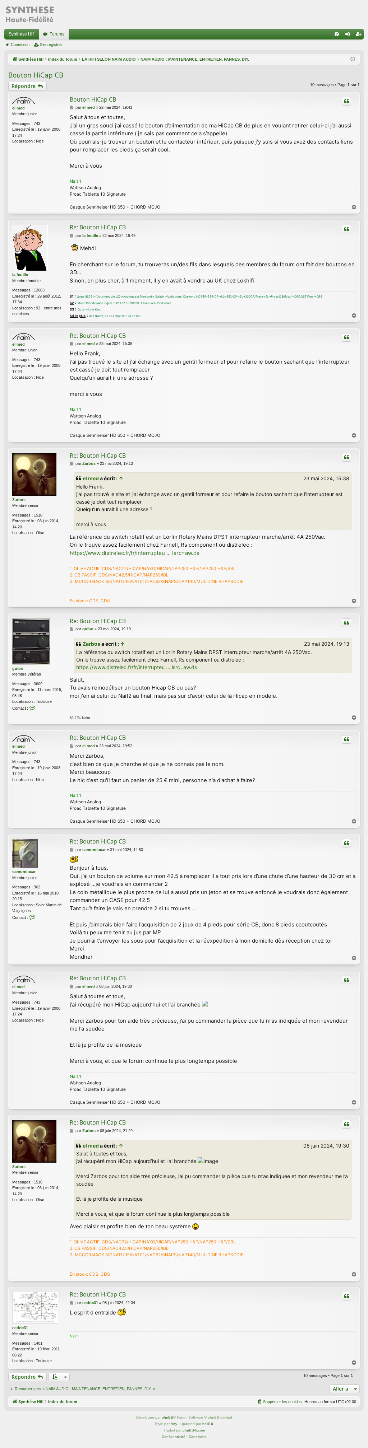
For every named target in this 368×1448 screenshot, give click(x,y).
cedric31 (20, 1328)
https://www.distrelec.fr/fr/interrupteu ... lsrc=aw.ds (134, 553)
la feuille (20, 274)
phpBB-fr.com (194, 1430)
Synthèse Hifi (21, 34)
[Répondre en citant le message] (346, 101)
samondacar (24, 871)
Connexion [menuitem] (349, 35)
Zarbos (19, 500)
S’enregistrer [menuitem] (360, 35)
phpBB (167, 1417)
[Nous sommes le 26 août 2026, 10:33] (352, 59)
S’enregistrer (51, 44)
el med (18, 108)
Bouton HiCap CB (35, 75)
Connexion (20, 44)
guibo (17, 668)
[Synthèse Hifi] (29, 14)
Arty (174, 1424)
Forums (57, 34)
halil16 (207, 1424)
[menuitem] (336, 34)
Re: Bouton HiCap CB (98, 227)
